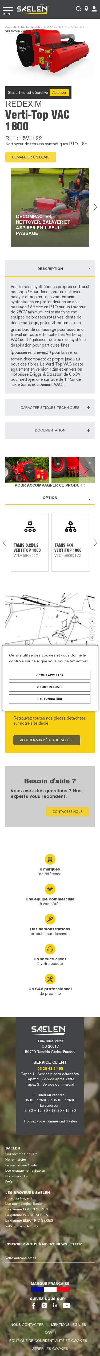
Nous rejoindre (16, 1176)
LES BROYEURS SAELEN (27, 1193)
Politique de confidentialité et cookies (48, 1341)
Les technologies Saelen (24, 1204)
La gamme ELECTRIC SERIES (29, 1220)
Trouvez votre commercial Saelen (50, 1121)
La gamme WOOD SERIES (26, 1215)
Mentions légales (68, 1325)
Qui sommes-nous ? (21, 1154)
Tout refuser (51, 686)
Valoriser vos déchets (21, 1226)
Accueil (11, 26)
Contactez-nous (68, 812)
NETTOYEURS (73, 26)
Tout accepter (50, 675)
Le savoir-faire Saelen (22, 1165)
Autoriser (59, 93)
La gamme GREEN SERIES (26, 1209)
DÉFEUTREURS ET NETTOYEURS (41, 26)
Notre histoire (15, 1159)
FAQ (8, 1182)
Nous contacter (27, 1325)
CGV (48, 1333)
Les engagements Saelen (25, 1170)
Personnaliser (49, 698)
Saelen (12, 1148)
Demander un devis (30, 157)
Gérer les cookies (50, 1349)
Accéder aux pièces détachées (47, 740)
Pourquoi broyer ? (18, 1198)
